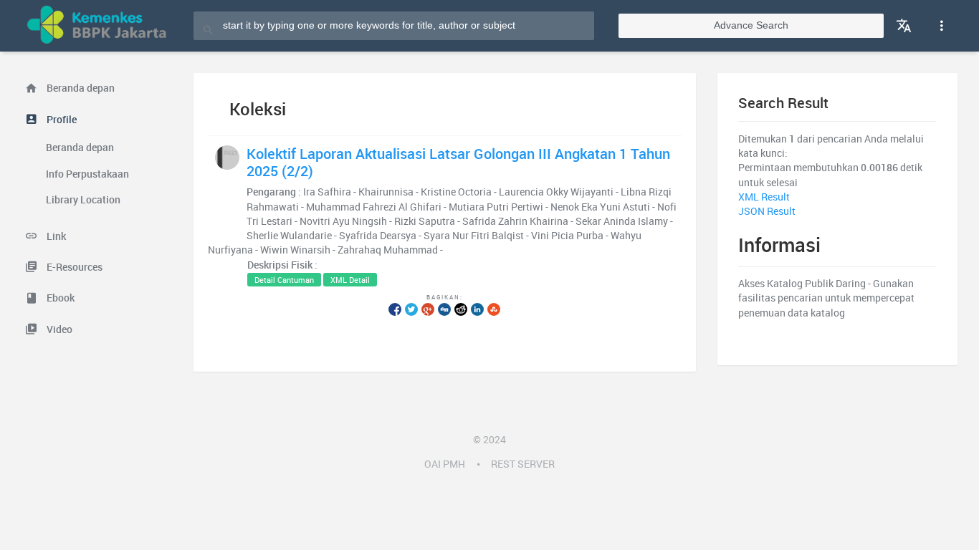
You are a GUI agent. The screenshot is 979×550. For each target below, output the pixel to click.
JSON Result (767, 211)
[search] (208, 25)
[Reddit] (460, 308)
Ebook (59, 297)
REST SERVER (523, 464)
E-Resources (73, 267)
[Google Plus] (427, 308)
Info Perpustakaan (87, 174)
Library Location (83, 199)
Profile (60, 119)
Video (58, 329)
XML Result (764, 196)
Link (55, 236)
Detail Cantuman (284, 279)
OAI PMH (444, 464)
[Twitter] (411, 308)
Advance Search (751, 25)
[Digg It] (444, 308)
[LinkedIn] (477, 308)
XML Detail (350, 279)
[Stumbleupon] (493, 308)
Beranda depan (79, 88)
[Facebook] (394, 308)
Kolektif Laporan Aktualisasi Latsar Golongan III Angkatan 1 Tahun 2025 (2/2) (458, 162)
